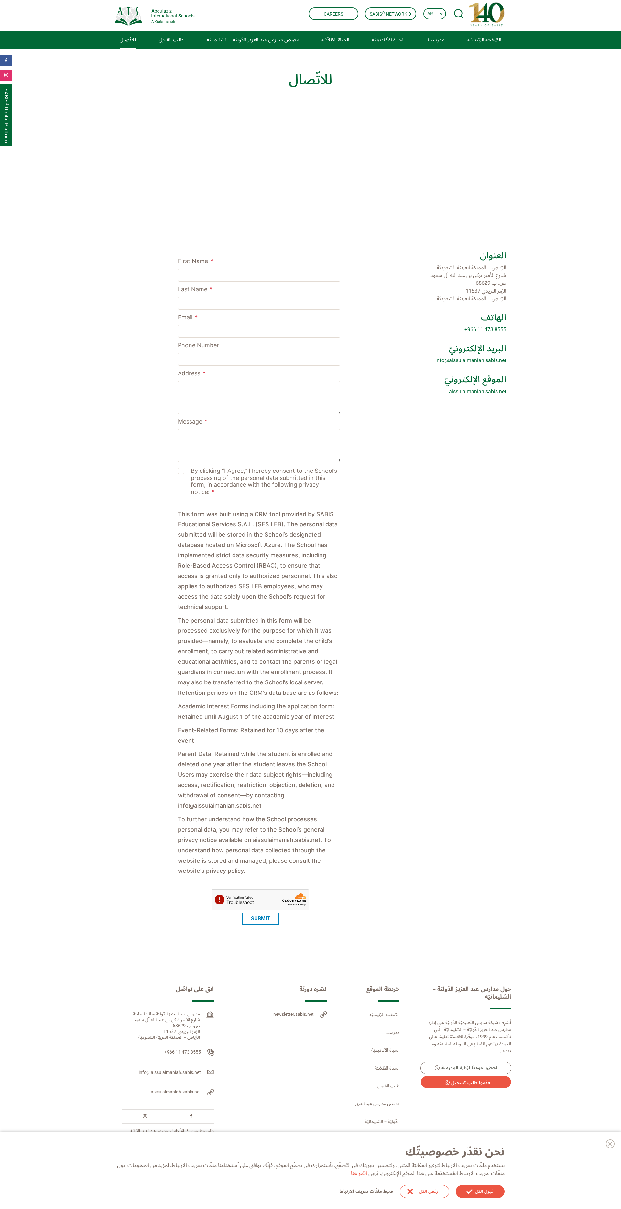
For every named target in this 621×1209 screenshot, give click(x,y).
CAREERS (333, 14)
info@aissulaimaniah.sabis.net (470, 360)
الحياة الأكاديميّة (385, 1050)
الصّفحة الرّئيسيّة (484, 39)
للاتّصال (128, 39)
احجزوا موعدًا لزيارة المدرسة (469, 1068)
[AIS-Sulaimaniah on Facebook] (191, 1116)
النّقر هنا (359, 1173)
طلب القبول (388, 1086)
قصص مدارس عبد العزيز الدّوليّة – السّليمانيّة (253, 39)
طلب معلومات (202, 1131)
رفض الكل (428, 1191)
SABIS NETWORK (389, 14)
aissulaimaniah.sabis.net (477, 391)
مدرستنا (392, 1032)
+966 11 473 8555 (485, 330)
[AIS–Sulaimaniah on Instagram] (145, 1116)
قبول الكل (484, 1191)
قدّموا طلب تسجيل (470, 1083)
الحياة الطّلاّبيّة (387, 1068)
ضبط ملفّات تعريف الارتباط (366, 1191)
